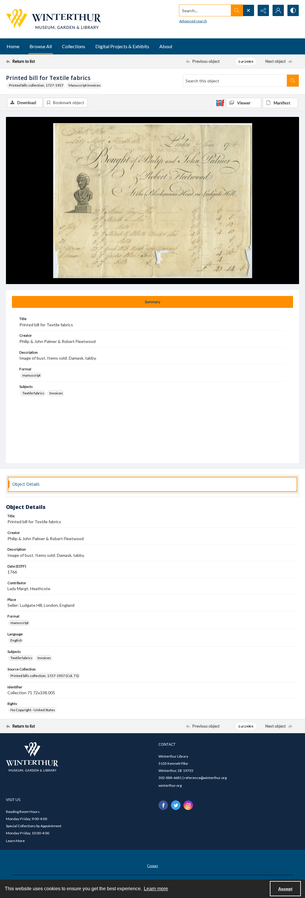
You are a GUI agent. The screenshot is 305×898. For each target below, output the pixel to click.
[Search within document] (293, 81)
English (16, 640)
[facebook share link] (163, 805)
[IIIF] (220, 103)
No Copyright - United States (32, 710)
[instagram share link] (188, 805)
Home (13, 46)
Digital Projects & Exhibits (122, 46)
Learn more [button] (156, 888)
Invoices (56, 393)
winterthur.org (170, 785)
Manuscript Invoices (85, 85)
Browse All (40, 46)
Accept (285, 888)
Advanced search (193, 21)
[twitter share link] (175, 805)
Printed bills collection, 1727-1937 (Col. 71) (44, 675)
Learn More (15, 841)
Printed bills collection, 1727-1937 (36, 85)
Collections (73, 46)
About (165, 46)
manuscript (31, 375)
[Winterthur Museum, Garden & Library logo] (53, 19)
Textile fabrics (33, 393)
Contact (152, 866)
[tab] (152, 302)
